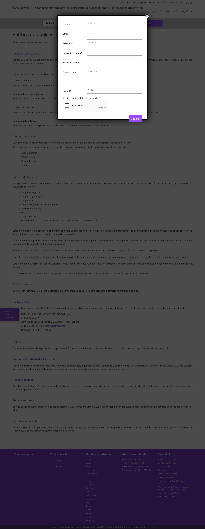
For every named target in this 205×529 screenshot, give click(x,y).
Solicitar (136, 119)
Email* (66, 33)
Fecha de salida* (71, 62)
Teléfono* (68, 43)
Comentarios (69, 72)
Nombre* (67, 24)
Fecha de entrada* (72, 53)
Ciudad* (67, 91)
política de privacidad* (89, 98)
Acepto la (83, 98)
